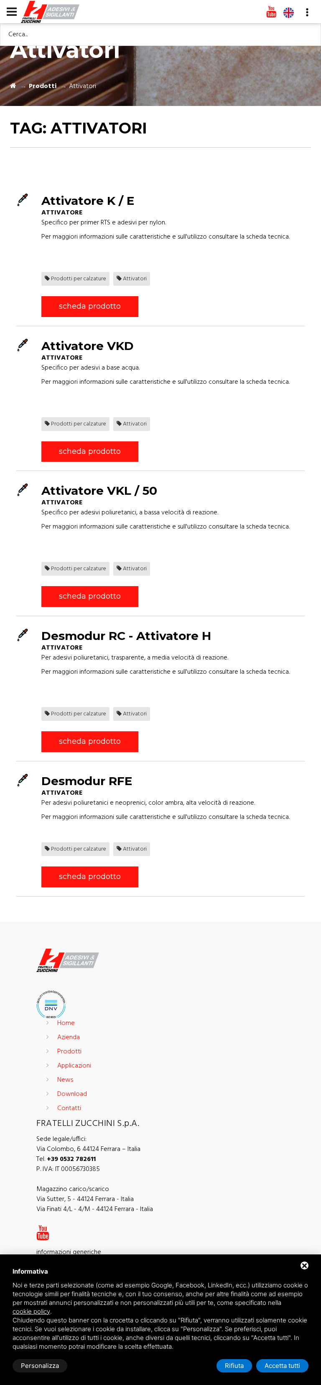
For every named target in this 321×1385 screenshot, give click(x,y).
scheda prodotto (90, 306)
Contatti (69, 1108)
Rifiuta (234, 1366)
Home (66, 1023)
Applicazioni (74, 1065)
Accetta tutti (282, 1366)
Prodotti (42, 86)
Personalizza (40, 1366)
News (65, 1080)
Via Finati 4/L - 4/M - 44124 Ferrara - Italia (94, 1209)
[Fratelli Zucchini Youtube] (271, 12)
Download (72, 1094)
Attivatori (134, 279)
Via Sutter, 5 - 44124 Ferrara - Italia (85, 1199)
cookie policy (31, 1311)
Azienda (68, 1037)
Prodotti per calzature (78, 279)
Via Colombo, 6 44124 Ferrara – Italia (88, 1149)
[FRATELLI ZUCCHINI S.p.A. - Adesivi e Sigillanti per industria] (50, 11)
